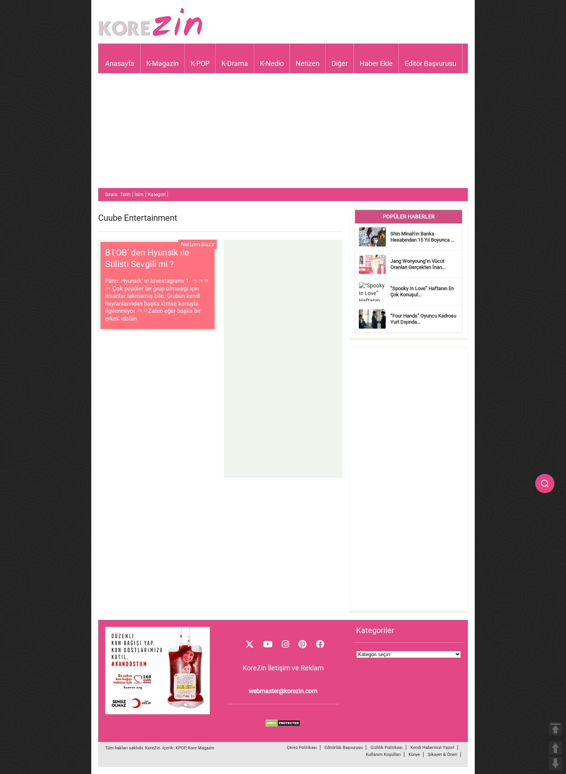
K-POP (200, 63)
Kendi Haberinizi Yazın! (432, 747)
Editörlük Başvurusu (344, 747)
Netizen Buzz (197, 244)
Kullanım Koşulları (383, 754)
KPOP (181, 747)
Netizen (308, 63)
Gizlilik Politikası (386, 747)
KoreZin (152, 747)
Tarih (125, 194)
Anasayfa (119, 63)
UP (555, 748)
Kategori (157, 194)
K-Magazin (162, 63)
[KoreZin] (150, 35)
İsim (139, 194)
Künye (414, 754)
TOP (555, 728)
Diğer (340, 63)
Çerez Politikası (302, 747)
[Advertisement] (283, 134)
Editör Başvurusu (430, 63)
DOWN (555, 763)
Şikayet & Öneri (442, 754)
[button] (544, 483)
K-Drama (234, 63)
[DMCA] (283, 725)
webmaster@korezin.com (283, 691)
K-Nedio (272, 63)
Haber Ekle (376, 63)
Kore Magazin (201, 747)
